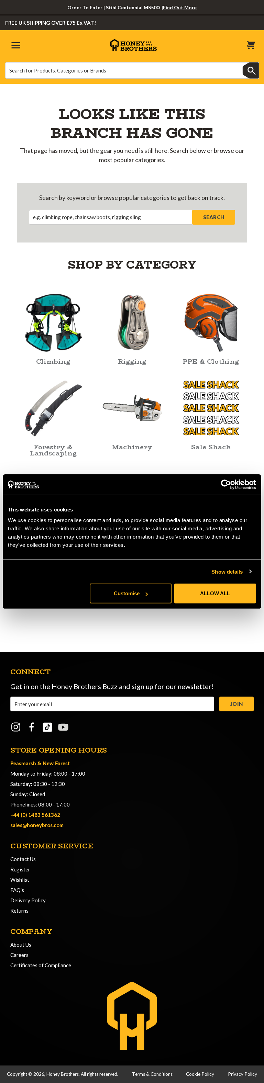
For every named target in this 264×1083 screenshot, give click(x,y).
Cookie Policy (200, 1074)
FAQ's (17, 890)
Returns (19, 910)
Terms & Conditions (152, 1074)
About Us (20, 944)
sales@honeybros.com (37, 825)
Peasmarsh (23, 763)
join (236, 704)
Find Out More (180, 7)
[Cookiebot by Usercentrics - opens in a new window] (226, 484)
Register (20, 869)
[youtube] (63, 727)
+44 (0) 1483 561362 (35, 815)
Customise (127, 593)
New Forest (56, 763)
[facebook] (31, 727)
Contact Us (23, 859)
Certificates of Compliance (40, 965)
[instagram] (15, 727)
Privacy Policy (242, 1074)
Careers (19, 955)
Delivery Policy (28, 900)
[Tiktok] (47, 727)
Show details (227, 571)
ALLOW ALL (215, 593)
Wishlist (19, 880)
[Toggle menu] (14, 44)
